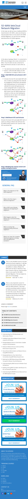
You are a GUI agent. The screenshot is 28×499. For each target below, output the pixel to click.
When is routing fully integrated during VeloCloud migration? (11, 228)
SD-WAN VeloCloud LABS (10, 325)
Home (3, 478)
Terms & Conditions (7, 483)
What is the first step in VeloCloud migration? (10, 199)
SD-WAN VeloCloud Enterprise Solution (13, 322)
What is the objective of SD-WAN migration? (11, 191)
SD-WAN (4, 470)
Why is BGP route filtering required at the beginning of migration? (11, 208)
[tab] (14, 191)
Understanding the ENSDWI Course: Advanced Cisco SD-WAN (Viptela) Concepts (15, 372)
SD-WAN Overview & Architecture (12, 314)
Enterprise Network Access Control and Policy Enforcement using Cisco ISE (13, 347)
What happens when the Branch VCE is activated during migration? (11, 218)
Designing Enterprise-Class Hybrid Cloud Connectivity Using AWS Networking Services (13, 356)
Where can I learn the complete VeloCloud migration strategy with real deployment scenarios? (12, 239)
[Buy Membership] (14, 176)
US (2, 489)
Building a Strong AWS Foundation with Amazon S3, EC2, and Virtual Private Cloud (15, 368)
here (9, 306)
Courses (4, 480)
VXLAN (4, 467)
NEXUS (4, 466)
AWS (3, 472)
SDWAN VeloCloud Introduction (11, 317)
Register (4, 481)
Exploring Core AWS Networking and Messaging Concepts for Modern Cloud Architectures (14, 360)
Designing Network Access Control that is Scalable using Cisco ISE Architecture (14, 343)
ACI (3, 469)
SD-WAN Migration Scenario (11, 320)
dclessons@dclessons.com (8, 491)
